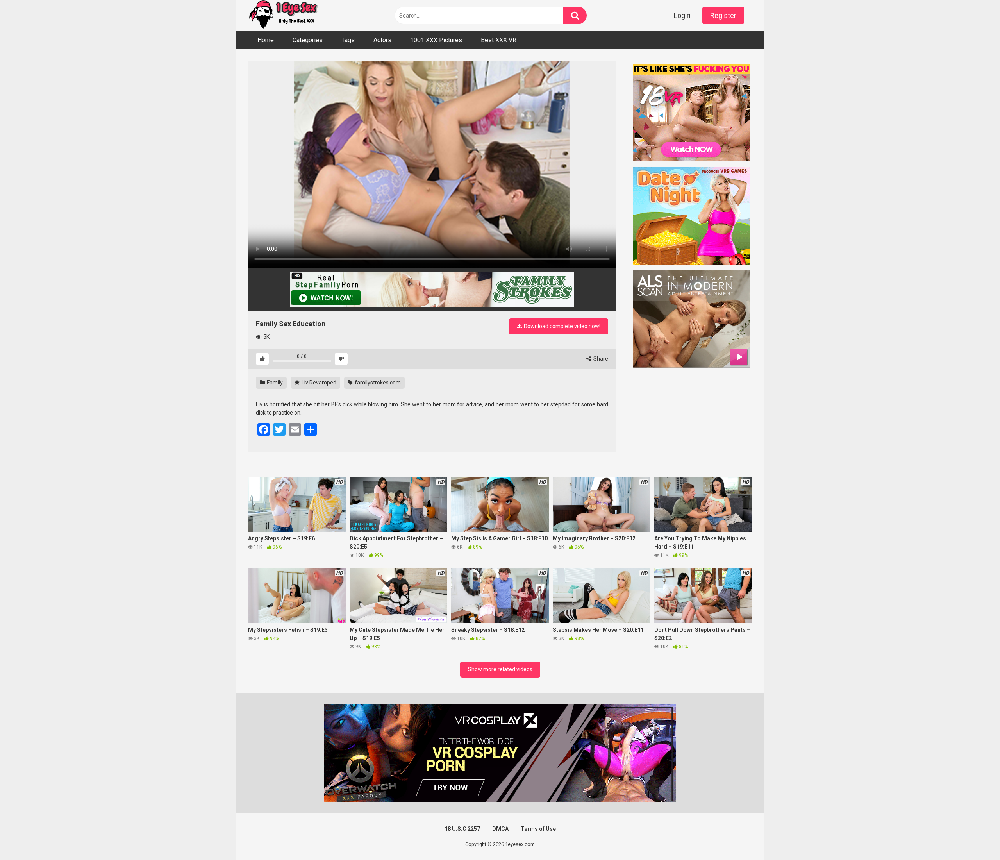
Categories (308, 40)
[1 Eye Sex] (283, 15)
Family (274, 382)
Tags (348, 40)
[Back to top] (973, 836)
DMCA (500, 829)
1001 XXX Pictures (436, 40)
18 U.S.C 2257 (462, 829)
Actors (382, 40)
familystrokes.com (377, 382)
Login (682, 15)
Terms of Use (538, 829)
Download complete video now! (561, 326)
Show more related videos (500, 669)
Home (265, 40)
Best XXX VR (498, 40)
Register (723, 15)
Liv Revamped (318, 382)
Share (600, 359)
